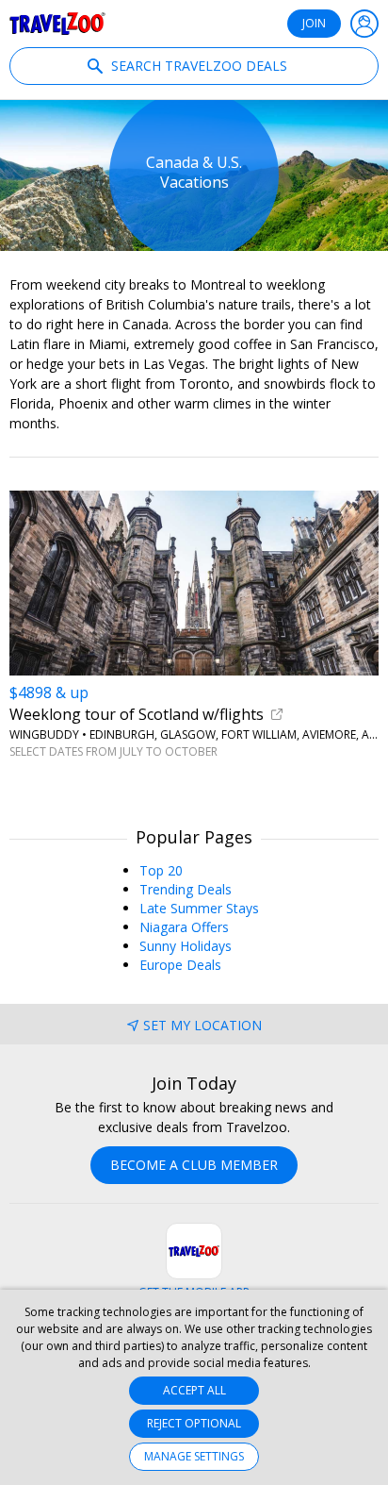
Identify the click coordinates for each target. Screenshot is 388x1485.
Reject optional (194, 1423)
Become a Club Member (194, 1165)
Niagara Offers (184, 927)
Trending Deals (185, 889)
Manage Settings (194, 1456)
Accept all (194, 1390)
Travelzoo (57, 23)
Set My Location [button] (202, 1025)
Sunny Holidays (185, 946)
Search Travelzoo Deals (197, 66)
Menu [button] (364, 23)
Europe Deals (180, 965)
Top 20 (161, 870)
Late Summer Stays (199, 908)
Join (314, 23)
